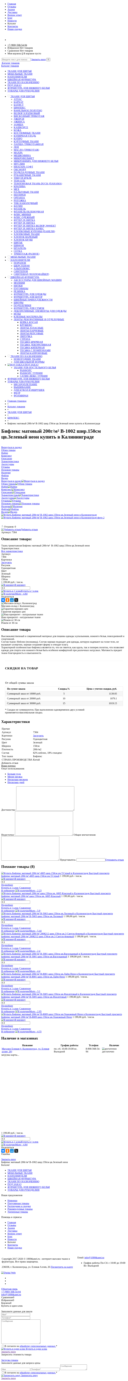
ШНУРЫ (18, 302)
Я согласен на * (30, 1346)
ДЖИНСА (19, 121)
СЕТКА (18, 251)
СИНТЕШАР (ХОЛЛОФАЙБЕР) (31, 274)
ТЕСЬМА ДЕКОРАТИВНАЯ (35, 344)
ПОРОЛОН (20, 263)
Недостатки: (7, 834)
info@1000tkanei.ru (94, 1257)
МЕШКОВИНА (22, 155)
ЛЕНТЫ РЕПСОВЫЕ (31, 333)
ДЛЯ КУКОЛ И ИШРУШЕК (29, 390)
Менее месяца (14, 776)
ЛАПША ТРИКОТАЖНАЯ (29, 144)
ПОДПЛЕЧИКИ (22, 305)
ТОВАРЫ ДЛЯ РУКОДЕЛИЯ (23, 90)
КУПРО (18, 138)
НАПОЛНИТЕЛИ (17, 76)
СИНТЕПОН (21, 271)
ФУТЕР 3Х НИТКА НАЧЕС (29, 228)
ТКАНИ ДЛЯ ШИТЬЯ (19, 71)
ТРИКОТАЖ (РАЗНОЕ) (26, 254)
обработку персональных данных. (38, 1346)
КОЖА (17, 130)
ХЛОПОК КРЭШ (23, 239)
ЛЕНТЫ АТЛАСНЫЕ (31, 328)
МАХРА (18, 152)
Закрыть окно (38, 59)
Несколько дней (15, 782)
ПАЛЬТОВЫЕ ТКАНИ (26, 192)
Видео (4, 512)
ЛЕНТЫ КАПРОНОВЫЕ (33, 353)
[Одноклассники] (7, 600)
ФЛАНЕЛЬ (20, 209)
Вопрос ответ (14, 15)
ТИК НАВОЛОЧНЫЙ (26, 203)
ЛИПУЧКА (26, 336)
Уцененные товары (17, 1211)
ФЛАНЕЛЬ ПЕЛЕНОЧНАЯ (29, 211)
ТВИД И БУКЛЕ (23, 178)
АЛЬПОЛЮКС (22, 268)
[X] (16, 600)
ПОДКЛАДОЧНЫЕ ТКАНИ (29, 172)
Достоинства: (8, 809)
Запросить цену (29, 1375)
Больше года (14, 774)
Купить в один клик (36, 1349)
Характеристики (10, 495)
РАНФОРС (26, 370)
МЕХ (16, 189)
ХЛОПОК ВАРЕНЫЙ (26, 237)
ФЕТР (17, 393)
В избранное (8, 890)
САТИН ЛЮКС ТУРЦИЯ (34, 376)
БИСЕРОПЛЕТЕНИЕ (25, 384)
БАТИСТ (19, 105)
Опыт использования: (13, 768)
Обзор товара (8, 484)
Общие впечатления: (85, 834)
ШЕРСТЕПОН (22, 265)
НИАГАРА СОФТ (23, 166)
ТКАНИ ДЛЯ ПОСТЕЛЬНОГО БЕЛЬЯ (35, 367)
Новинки (12, 1200)
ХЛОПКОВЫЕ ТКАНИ (27, 234)
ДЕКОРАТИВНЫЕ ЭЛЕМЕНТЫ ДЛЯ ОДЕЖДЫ (40, 311)
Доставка (12, 12)
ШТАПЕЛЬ (20, 248)
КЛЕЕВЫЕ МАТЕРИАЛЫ (28, 316)
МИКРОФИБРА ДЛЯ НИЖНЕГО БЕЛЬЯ (36, 161)
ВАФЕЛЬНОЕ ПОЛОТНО (28, 110)
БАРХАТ (18, 102)
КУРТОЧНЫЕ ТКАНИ (26, 141)
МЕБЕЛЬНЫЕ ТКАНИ (19, 74)
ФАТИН (18, 206)
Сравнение (25, 887)
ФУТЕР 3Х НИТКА (24, 223)
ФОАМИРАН (21, 395)
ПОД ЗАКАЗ (14, 85)
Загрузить (6, 562)
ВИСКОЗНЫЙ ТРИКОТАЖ (29, 116)
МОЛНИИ (19, 283)
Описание (6, 492)
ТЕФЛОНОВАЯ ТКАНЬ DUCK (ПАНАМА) (38, 183)
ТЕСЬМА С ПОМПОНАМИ (35, 350)
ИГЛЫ (17, 313)
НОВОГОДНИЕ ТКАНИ (27, 359)
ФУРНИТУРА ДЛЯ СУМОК (29, 308)
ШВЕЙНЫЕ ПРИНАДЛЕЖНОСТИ (33, 299)
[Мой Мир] (12, 600)
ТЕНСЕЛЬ (19, 180)
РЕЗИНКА (19, 291)
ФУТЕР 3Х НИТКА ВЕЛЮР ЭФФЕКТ (35, 225)
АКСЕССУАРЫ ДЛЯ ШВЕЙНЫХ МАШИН (38, 280)
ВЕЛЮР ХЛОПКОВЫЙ (27, 113)
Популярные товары (18, 1203)
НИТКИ (18, 285)
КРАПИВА (20, 186)
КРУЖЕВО (26, 325)
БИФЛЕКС (20, 107)
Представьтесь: (68, 859)
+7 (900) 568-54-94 (17, 45)
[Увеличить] (49, 514)
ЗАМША (18, 124)
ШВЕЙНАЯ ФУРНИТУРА (21, 79)
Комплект (6, 489)
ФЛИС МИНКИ (22, 214)
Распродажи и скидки (19, 1206)
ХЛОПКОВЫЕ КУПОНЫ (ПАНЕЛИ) (34, 231)
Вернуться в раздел (11, 481)
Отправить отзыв (114, 859)
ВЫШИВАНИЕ (22, 387)
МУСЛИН (19, 164)
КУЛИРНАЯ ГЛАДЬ (25, 135)
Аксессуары (7, 498)
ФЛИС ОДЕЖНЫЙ (24, 217)
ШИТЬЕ (18, 242)
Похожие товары (10, 503)
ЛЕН (16, 147)
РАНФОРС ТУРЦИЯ (31, 373)
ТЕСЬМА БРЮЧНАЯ (31, 342)
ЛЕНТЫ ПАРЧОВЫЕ (32, 330)
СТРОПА (25, 339)
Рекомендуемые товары (20, 1209)
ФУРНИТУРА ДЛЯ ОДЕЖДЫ (30, 294)
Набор (4, 486)
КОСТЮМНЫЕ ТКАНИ (27, 133)
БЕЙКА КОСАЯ (29, 322)
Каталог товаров (10, 63)
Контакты (12, 26)
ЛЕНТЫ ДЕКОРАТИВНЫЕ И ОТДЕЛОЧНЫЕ (39, 319)
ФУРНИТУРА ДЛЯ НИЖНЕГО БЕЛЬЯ (28, 88)
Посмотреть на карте (62, 1267)
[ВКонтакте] (3, 600)
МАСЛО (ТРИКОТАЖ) (26, 150)
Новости (12, 20)
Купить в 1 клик (29, 591)
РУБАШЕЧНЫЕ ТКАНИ (27, 175)
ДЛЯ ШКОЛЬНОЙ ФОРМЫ (29, 362)
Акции (11, 9)
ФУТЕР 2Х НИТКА (24, 220)
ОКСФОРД (20, 169)
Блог (9, 18)
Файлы (5, 509)
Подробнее (7, 885)
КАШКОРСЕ (21, 127)
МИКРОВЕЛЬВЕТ (24, 158)
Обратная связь (9, 1289)
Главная (11, 3)
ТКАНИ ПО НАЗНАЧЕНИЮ (23, 82)
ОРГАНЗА (19, 197)
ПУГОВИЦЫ (21, 288)
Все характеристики (12, 551)
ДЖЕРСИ (19, 119)
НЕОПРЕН (20, 194)
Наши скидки (14, 29)
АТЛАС (18, 99)
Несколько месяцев (17, 779)
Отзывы (11, 6)
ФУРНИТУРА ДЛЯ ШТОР (28, 297)
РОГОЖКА (20, 200)
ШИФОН (19, 245)
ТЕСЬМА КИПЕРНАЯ (32, 347)
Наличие (6, 506)
